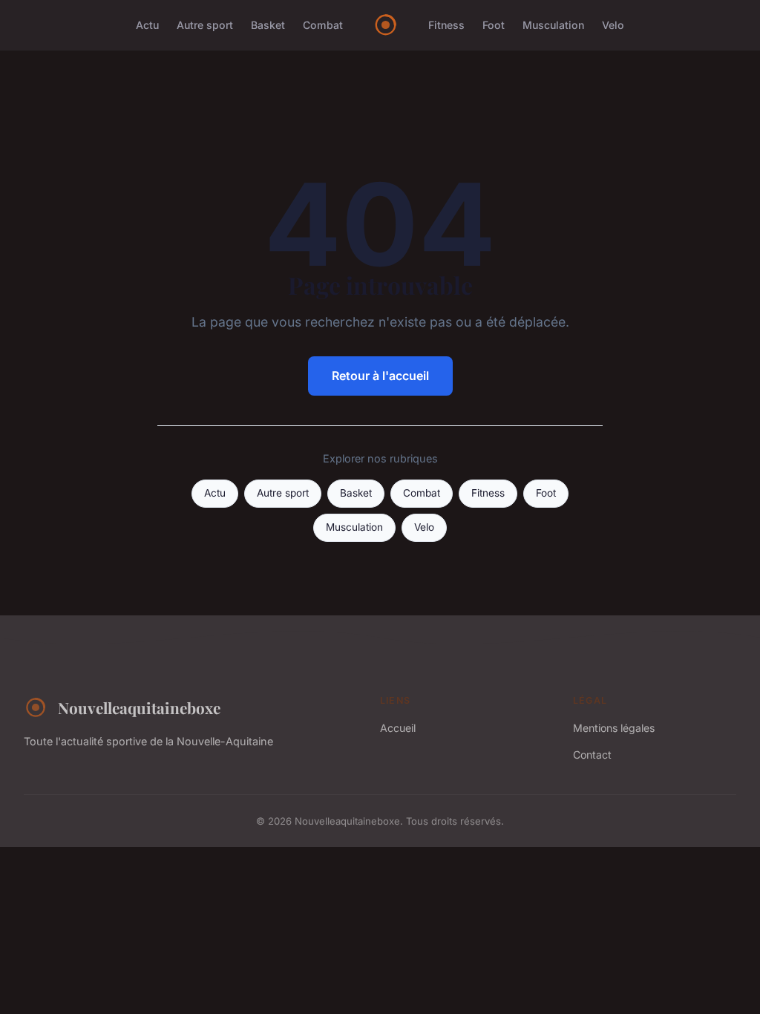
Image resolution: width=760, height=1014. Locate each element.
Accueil (398, 728)
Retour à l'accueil (380, 375)
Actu (147, 25)
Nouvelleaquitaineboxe (139, 707)
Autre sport (205, 25)
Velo (613, 25)
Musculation (553, 25)
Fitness (446, 25)
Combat (323, 25)
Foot (493, 25)
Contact (592, 754)
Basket (268, 25)
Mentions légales (614, 728)
